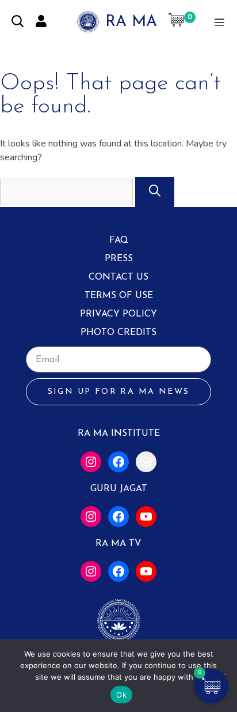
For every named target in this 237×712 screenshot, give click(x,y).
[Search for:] (67, 192)
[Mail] (146, 461)
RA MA (131, 22)
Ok (121, 694)
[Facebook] (118, 461)
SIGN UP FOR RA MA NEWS (119, 391)
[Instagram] (91, 461)
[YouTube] (146, 516)
